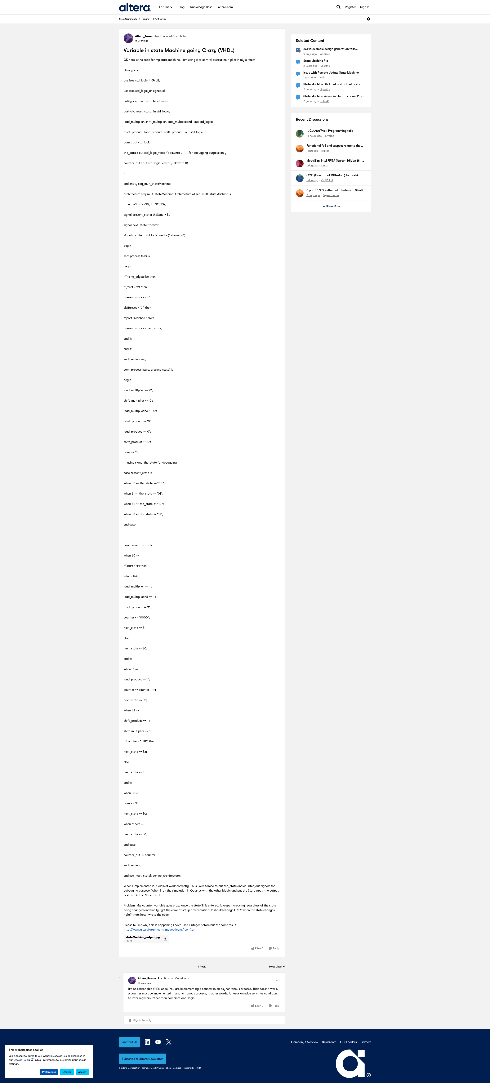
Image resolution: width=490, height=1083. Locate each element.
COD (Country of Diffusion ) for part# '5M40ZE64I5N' (332, 175)
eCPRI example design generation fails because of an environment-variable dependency (329, 49)
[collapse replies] (120, 978)
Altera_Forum (144, 36)
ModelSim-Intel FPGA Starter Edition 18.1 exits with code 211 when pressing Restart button (334, 161)
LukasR (324, 101)
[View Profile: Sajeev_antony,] (300, 193)
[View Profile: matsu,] (300, 163)
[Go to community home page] (135, 7)
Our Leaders (348, 1042)
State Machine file (315, 61)
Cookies (177, 1068)
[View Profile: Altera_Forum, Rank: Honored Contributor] (128, 38)
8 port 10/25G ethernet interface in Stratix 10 (335, 190)
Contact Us (129, 1042)
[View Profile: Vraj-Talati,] (300, 178)
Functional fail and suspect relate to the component (333, 146)
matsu (324, 165)
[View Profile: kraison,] (300, 148)
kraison (325, 150)
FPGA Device (159, 19)
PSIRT (199, 1068)
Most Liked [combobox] (277, 967)
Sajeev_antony (331, 195)
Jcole (322, 77)
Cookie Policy (22, 1059)
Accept (82, 1071)
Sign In (364, 7)
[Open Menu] (368, 19)
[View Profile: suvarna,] (300, 134)
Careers (366, 1042)
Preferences (49, 1071)
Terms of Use (148, 1068)
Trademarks (188, 1068)
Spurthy (325, 65)
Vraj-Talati (327, 180)
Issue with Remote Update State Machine (331, 72)
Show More (333, 206)
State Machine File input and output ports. (332, 84)
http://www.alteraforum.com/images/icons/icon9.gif (159, 929)
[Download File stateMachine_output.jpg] (165, 939)
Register (350, 7)
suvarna (329, 135)
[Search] (338, 7)
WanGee (325, 53)
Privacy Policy (163, 1068)
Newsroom (329, 1042)
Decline (67, 1071)
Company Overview (304, 1042)
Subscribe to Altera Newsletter (142, 1059)
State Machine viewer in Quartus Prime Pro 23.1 (332, 96)
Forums (145, 19)
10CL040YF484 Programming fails (329, 131)
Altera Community (128, 19)
